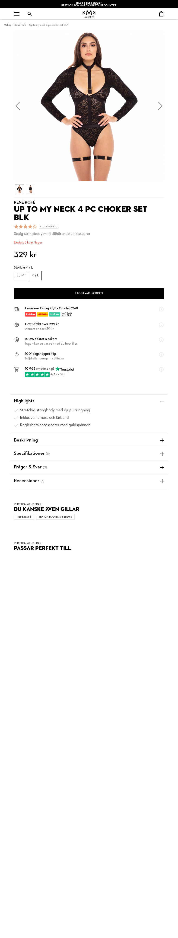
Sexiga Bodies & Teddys (55, 516)
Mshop (7, 25)
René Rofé (20, 25)
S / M (20, 275)
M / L (35, 275)
